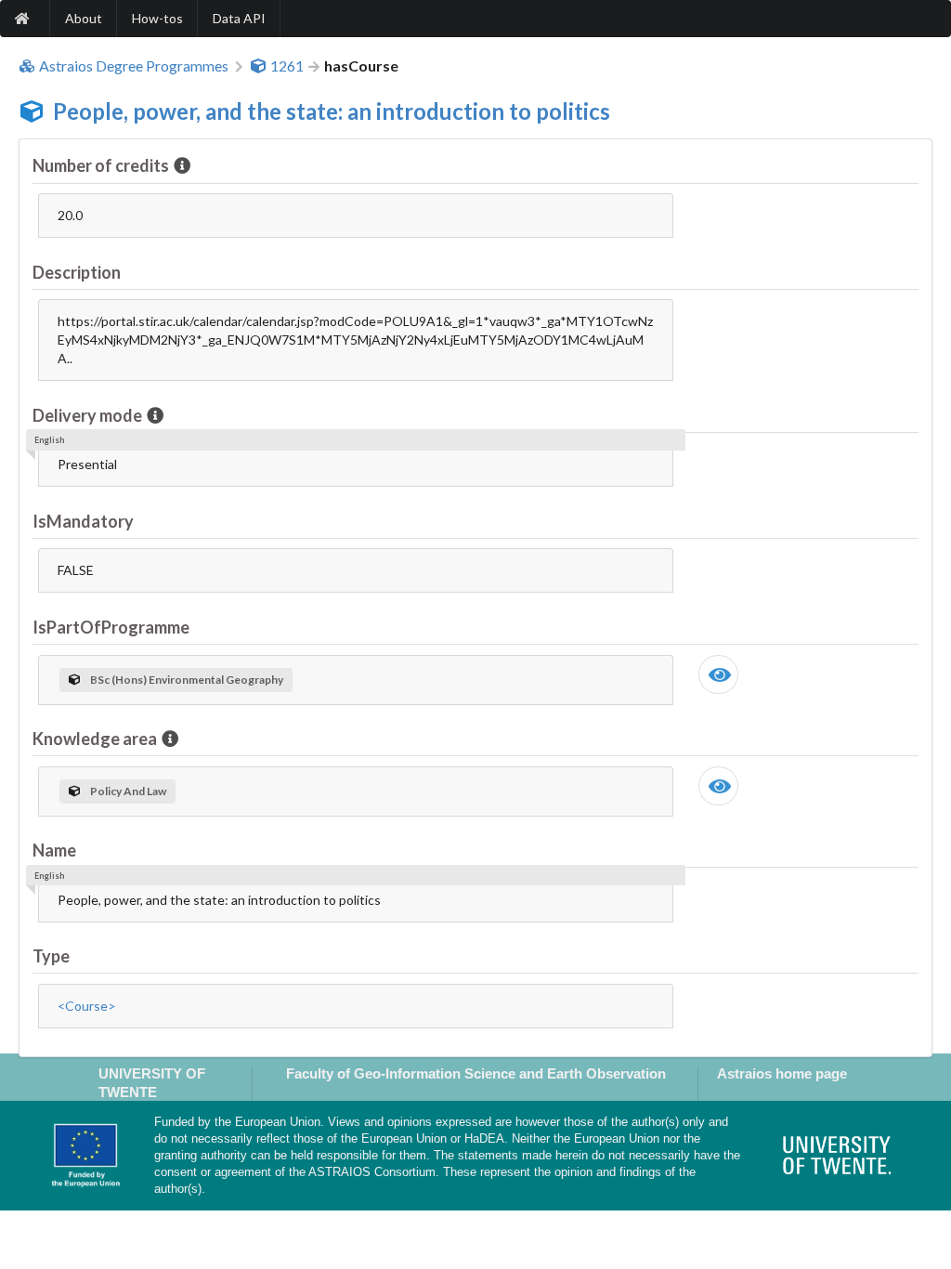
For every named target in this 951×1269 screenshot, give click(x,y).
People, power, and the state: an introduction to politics (331, 111)
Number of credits (101, 165)
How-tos (157, 18)
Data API (239, 18)
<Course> (87, 1006)
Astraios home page (782, 1073)
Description (77, 272)
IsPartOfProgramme (111, 627)
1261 (287, 66)
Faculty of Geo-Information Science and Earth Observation (476, 1073)
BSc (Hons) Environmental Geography (186, 680)
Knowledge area (95, 738)
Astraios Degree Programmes (133, 66)
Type (51, 956)
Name (54, 850)
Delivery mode (87, 415)
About (83, 18)
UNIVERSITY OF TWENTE (151, 1082)
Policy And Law (128, 791)
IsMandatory (83, 521)
